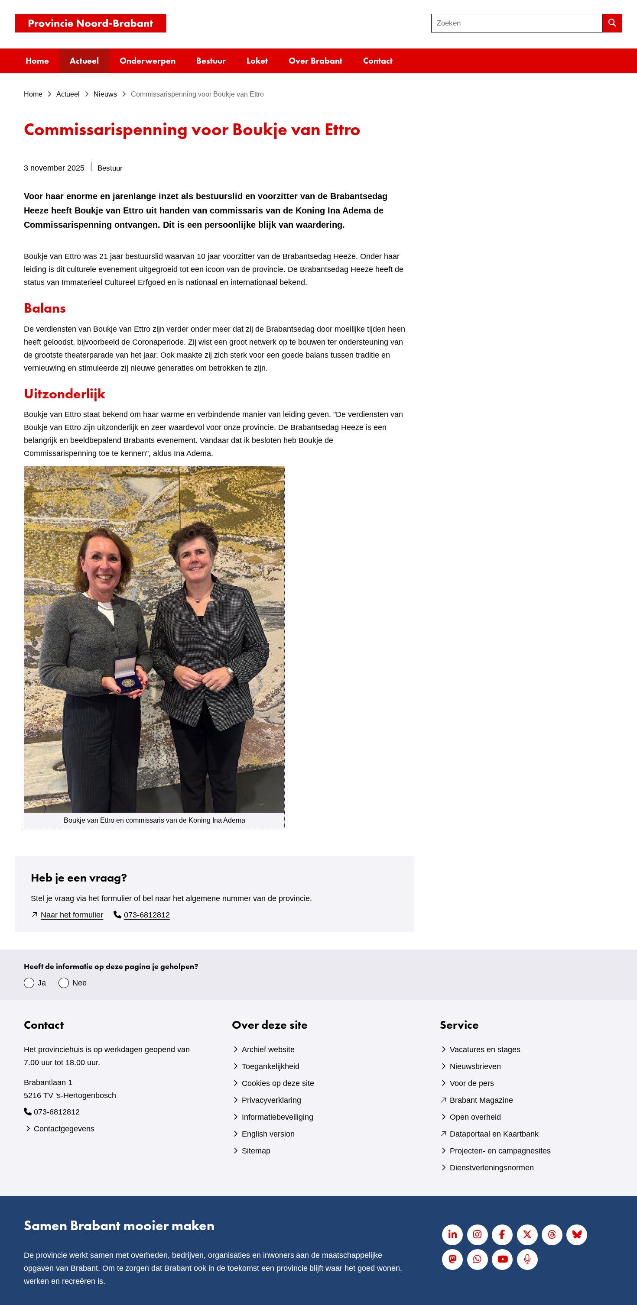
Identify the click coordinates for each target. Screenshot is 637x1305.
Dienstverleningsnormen (492, 1167)
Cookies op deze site (278, 1083)
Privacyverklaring (271, 1100)
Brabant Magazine (481, 1100)
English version (268, 1134)
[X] (527, 1234)
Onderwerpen (148, 60)
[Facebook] (502, 1234)
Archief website (268, 1049)
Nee (79, 983)
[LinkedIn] (452, 1234)
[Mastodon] (452, 1259)
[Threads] (552, 1234)
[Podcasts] (527, 1259)
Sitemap (256, 1151)
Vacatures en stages (485, 1049)
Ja (42, 983)
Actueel (84, 60)
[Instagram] (477, 1234)
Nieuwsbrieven (475, 1066)
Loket (257, 60)
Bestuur (211, 60)
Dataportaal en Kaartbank (494, 1134)
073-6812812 (147, 915)
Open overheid (475, 1117)
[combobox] (517, 23)
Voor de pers (472, 1083)
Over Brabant (315, 60)
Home (37, 60)
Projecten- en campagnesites (500, 1151)
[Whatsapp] (477, 1259)
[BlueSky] (576, 1234)
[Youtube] (502, 1259)
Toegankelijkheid (270, 1066)
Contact (378, 60)
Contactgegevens (64, 1128)
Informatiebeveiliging (277, 1117)
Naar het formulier (72, 915)
